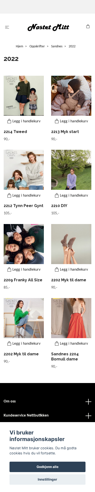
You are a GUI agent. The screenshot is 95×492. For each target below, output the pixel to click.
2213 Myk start (65, 131)
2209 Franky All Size (23, 280)
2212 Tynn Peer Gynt (23, 205)
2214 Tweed (15, 131)
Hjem (19, 46)
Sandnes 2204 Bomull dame (65, 356)
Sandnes (56, 46)
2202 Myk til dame (68, 280)
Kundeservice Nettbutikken (26, 415)
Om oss (10, 401)
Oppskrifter (37, 46)
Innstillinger (47, 479)
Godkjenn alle (47, 467)
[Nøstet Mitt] (48, 27)
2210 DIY (59, 205)
